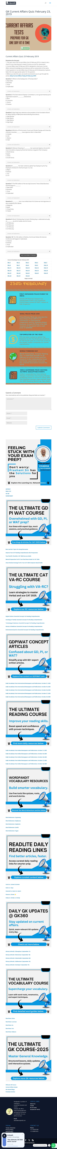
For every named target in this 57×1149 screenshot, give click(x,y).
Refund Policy (9, 1131)
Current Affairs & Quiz (11, 1087)
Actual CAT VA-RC (35, 1109)
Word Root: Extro (10, 1018)
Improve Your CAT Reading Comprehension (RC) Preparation (22, 552)
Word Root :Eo (9, 1025)
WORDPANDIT (9, 496)
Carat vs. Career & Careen (13, 884)
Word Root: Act (10, 1028)
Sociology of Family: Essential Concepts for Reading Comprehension (24, 619)
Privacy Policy (9, 1129)
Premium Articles (10, 1091)
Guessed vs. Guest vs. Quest (13, 891)
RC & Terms (33, 1107)
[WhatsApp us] (53, 1145)
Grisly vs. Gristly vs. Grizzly (13, 898)
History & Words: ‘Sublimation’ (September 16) (18, 961)
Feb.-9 (36, 265)
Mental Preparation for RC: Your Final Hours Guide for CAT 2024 (22, 559)
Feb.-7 (18, 265)
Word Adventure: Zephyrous (13, 820)
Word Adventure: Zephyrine (13, 824)
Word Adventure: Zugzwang (13, 817)
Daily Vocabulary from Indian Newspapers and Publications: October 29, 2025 (26, 764)
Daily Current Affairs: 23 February (28, 255)
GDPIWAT (8, 489)
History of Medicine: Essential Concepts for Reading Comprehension (24, 626)
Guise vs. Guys (9, 887)
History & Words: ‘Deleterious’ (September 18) (18, 954)
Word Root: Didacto (11, 1032)
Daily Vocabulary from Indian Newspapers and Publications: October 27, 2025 (26, 760)
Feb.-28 (27, 276)
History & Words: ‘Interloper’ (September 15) (17, 965)
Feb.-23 (27, 273)
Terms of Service (10, 1128)
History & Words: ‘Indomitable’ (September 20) (18, 958)
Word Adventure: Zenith (12, 827)
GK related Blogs (10, 1089)
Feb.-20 (46, 270)
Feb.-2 (18, 262)
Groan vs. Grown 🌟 (11, 894)
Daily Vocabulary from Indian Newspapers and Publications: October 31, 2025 (26, 750)
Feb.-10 (46, 265)
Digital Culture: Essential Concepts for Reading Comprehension (23, 616)
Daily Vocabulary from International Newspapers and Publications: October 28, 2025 (28, 690)
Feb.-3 (27, 262)
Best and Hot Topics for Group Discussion (17, 549)
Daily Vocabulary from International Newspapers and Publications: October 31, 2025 (28, 683)
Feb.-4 (36, 262)
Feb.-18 (27, 270)
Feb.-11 (9, 268)
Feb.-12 (18, 268)
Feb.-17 (18, 270)
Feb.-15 (46, 268)
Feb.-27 (18, 276)
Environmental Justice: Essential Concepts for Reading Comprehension (25, 629)
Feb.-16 (9, 270)
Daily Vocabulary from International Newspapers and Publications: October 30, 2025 (28, 686)
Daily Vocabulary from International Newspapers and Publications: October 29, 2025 (28, 697)
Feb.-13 (27, 268)
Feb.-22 (18, 273)
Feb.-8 (27, 265)
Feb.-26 (9, 276)
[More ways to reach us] (49, 1145)
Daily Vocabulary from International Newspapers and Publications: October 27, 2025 (28, 693)
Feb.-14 (37, 268)
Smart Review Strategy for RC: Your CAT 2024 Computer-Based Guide (24, 562)
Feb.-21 (9, 273)
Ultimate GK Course (11, 1085)
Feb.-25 (46, 273)
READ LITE (8, 491)
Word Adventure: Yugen (12, 831)
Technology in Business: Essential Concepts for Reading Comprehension (25, 623)
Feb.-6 (9, 265)
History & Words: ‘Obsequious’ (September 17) (18, 951)
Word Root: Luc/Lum (11, 1021)
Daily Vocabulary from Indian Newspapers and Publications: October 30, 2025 (26, 753)
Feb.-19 (37, 270)
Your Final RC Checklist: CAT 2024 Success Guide (18, 556)
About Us (32, 1103)
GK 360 (7, 493)
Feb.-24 (37, 273)
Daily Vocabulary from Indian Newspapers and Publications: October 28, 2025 (26, 757)
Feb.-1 (9, 262)
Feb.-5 (45, 262)
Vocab (32, 1105)
